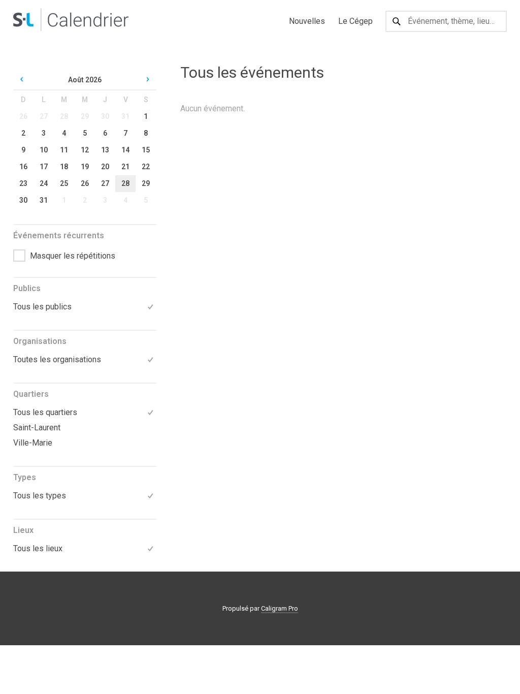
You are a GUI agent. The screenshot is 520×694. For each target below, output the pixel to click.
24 (44, 183)
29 (85, 116)
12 (85, 150)
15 (146, 150)
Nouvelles (307, 21)
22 (146, 167)
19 (85, 167)
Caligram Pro (279, 608)
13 (105, 150)
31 (125, 116)
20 (105, 167)
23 (23, 183)
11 (64, 150)
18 (64, 167)
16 (23, 167)
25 (64, 183)
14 (125, 150)
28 (64, 116)
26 (23, 116)
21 (125, 167)
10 (44, 150)
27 (44, 116)
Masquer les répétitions (72, 256)
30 (105, 116)
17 (44, 167)
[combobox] (446, 21)
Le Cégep (355, 21)
